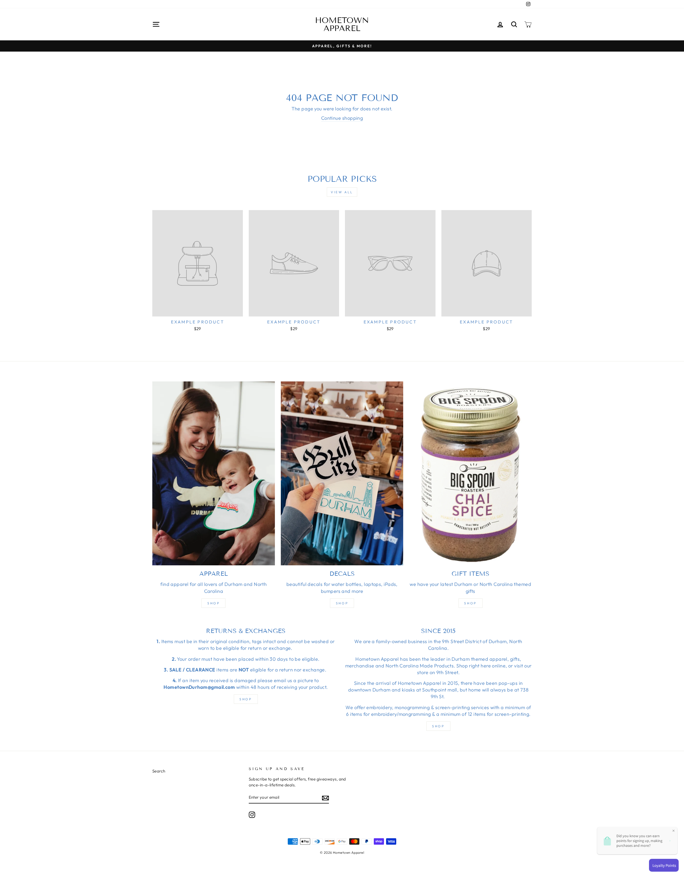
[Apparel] (213, 473)
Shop (213, 603)
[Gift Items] (470, 473)
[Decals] (342, 473)
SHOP (245, 699)
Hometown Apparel (342, 24)
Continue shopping (342, 118)
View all (342, 192)
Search (158, 771)
